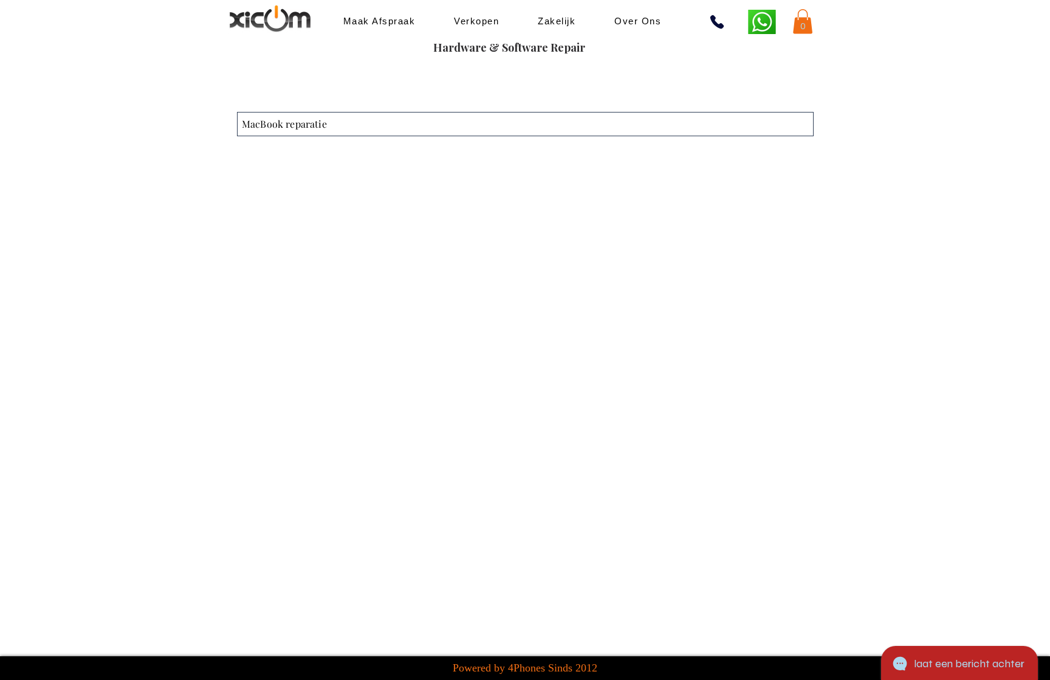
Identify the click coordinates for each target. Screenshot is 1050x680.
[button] (802, 21)
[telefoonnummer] (717, 22)
